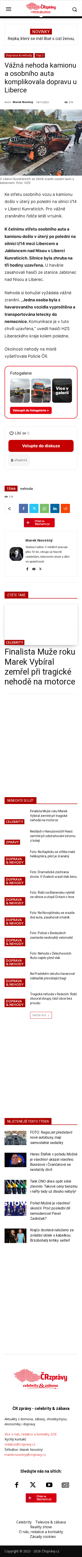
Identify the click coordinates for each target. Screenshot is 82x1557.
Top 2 (40, 55)
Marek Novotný (23, 102)
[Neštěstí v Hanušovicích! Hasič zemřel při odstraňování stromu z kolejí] (15, 837)
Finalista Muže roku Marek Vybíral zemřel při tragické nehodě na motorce (40, 667)
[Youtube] (49, 1485)
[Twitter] (33, 508)
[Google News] (66, 1485)
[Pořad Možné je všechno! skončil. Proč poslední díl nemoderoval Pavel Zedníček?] (15, 1209)
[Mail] (34, 568)
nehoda (26, 488)
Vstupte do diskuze (41, 445)
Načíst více (39, 1015)
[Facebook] (23, 508)
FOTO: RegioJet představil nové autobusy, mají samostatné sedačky (51, 1137)
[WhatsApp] (44, 508)
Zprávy (12, 842)
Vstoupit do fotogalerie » (31, 410)
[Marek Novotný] (16, 553)
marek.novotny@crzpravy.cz (25, 1454)
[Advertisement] (41, 744)
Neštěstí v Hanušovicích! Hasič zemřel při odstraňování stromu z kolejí (52, 836)
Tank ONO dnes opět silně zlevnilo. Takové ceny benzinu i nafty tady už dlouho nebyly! (53, 1186)
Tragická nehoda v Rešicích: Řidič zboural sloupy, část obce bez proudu (53, 998)
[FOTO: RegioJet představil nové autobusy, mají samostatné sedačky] (15, 1138)
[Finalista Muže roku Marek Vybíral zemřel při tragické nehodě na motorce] (41, 625)
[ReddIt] (65, 508)
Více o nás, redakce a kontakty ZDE (31, 1434)
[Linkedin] (54, 508)
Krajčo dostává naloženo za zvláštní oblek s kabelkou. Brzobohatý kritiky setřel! (52, 1235)
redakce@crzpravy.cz (20, 1444)
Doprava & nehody (19, 55)
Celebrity (14, 642)
